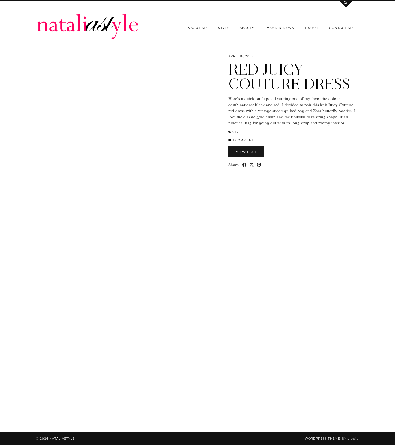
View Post (246, 152)
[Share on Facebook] (244, 165)
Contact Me (341, 28)
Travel (311, 28)
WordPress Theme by (332, 438)
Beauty (246, 28)
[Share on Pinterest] (259, 165)
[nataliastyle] (87, 20)
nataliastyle (62, 438)
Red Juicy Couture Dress (289, 77)
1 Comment (243, 140)
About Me (198, 28)
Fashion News (279, 28)
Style (223, 28)
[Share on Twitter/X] (251, 165)
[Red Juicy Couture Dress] (129, 175)
